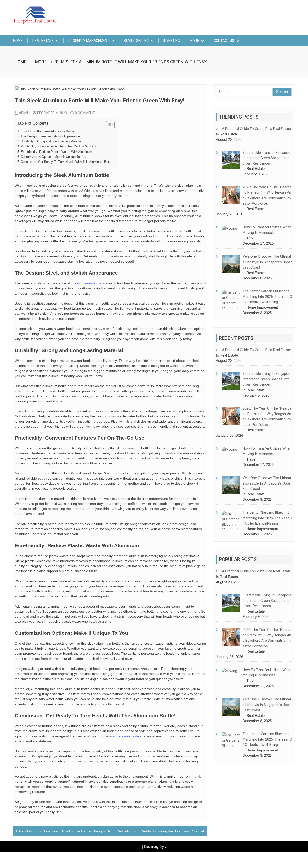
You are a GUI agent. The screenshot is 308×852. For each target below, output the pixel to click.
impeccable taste (126, 736)
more (194, 41)
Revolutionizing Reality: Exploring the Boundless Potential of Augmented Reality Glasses (183, 831)
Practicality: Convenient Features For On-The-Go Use (58, 146)
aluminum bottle (89, 283)
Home (18, 41)
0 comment (85, 113)
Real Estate (43, 41)
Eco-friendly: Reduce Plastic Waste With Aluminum (56, 152)
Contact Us (224, 41)
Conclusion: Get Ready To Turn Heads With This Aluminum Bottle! (67, 162)
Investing (171, 41)
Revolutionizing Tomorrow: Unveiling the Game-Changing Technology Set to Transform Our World (93, 831)
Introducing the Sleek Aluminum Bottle (47, 131)
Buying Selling (136, 41)
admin (24, 113)
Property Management (88, 41)
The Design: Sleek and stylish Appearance (50, 136)
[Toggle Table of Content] (108, 125)
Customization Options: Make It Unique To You (53, 157)
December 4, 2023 (52, 113)
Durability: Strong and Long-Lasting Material (51, 141)
